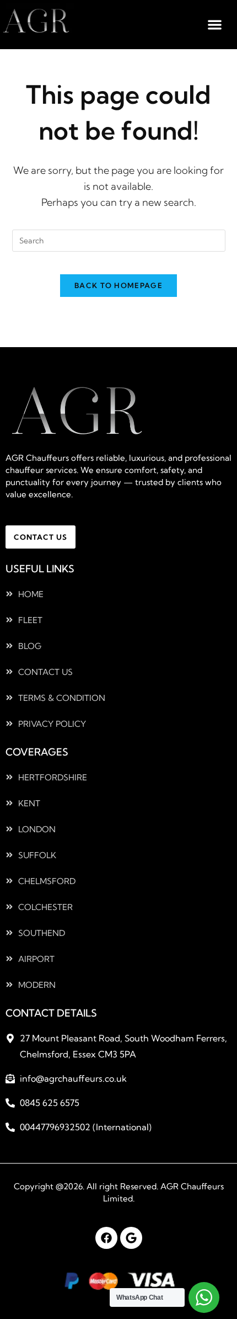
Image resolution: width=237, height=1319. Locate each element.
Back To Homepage (118, 285)
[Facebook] (106, 1238)
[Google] (131, 1238)
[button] (215, 24)
